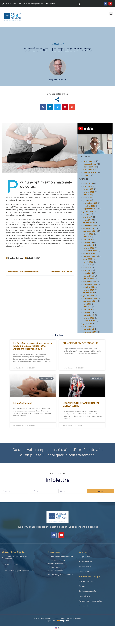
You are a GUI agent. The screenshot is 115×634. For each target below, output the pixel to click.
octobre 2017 (89, 206)
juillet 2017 (88, 211)
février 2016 (88, 245)
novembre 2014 (90, 284)
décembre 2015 (90, 251)
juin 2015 (87, 265)
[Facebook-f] (105, 4)
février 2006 (88, 329)
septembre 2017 (90, 209)
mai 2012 (87, 307)
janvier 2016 (88, 248)
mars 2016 (88, 242)
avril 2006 (87, 326)
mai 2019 (87, 197)
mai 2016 (87, 237)
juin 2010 (87, 323)
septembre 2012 (90, 301)
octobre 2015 (89, 253)
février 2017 (88, 223)
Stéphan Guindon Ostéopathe (60, 556)
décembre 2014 (90, 281)
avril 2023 (87, 186)
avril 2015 (87, 270)
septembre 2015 (90, 256)
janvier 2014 (88, 290)
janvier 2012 (88, 318)
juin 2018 (87, 200)
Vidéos (86, 175)
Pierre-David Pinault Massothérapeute (56, 562)
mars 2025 (88, 183)
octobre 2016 (89, 228)
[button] (79, 4)
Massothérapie (89, 164)
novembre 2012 (90, 298)
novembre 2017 (90, 203)
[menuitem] (57, 628)
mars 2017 (88, 220)
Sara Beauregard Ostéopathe (60, 574)
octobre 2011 (89, 321)
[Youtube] (110, 4)
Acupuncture (89, 161)
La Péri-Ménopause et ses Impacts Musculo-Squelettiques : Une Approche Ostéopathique (32, 346)
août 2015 (87, 259)
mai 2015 (87, 267)
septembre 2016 (90, 231)
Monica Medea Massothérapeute (55, 569)
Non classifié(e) (90, 167)
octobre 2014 (89, 287)
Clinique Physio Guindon (13, 552)
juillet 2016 (88, 234)
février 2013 (88, 293)
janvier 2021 (88, 192)
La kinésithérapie (22, 403)
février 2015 (88, 276)
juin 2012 (87, 304)
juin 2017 (87, 214)
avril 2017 (87, 217)
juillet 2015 (88, 262)
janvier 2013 (88, 295)
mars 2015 (88, 273)
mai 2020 (87, 195)
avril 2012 (87, 309)
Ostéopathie (88, 170)
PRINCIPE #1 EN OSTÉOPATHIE (80, 343)
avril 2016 (87, 239)
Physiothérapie (89, 172)
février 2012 (88, 315)
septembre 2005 (90, 332)
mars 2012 (88, 312)
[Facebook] (54, 535)
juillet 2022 (88, 189)
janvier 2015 (88, 279)
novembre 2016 (90, 225)
